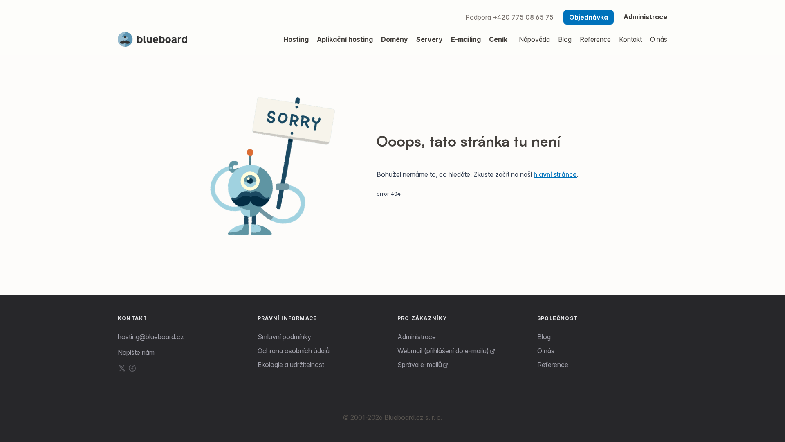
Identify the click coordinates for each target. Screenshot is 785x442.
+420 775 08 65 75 (523, 17)
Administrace (645, 17)
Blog (544, 337)
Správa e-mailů (419, 365)
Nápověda (534, 39)
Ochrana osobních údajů (294, 351)
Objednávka (588, 17)
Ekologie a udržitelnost (291, 365)
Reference (552, 365)
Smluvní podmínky (284, 337)
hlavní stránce (555, 174)
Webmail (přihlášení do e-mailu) (443, 351)
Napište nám (136, 352)
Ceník (498, 39)
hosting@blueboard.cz (151, 337)
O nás (545, 351)
